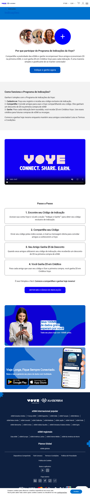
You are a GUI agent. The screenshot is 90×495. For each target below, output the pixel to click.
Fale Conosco (37, 456)
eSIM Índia (79, 420)
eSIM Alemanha (16, 425)
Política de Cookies (45, 460)
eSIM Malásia (48, 420)
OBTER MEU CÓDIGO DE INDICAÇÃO (45, 290)
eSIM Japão (60, 420)
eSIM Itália (53, 416)
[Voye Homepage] (8, 3)
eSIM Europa (23, 437)
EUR (72, 3)
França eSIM (31, 416)
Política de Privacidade (69, 456)
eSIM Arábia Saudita (41, 425)
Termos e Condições (52, 456)
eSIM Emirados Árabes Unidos (60, 425)
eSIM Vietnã (70, 420)
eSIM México (75, 416)
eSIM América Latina (37, 437)
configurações (62, 493)
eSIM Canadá (25, 420)
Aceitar (76, 491)
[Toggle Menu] (87, 3)
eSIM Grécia (27, 425)
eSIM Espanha (43, 416)
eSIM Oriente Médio (53, 437)
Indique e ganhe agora (45, 70)
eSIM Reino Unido (13, 420)
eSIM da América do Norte (71, 437)
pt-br (65, 3)
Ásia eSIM (14, 437)
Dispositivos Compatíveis (22, 456)
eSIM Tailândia (37, 420)
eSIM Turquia (63, 416)
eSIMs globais (45, 448)
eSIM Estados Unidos (18, 416)
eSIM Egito (76, 425)
